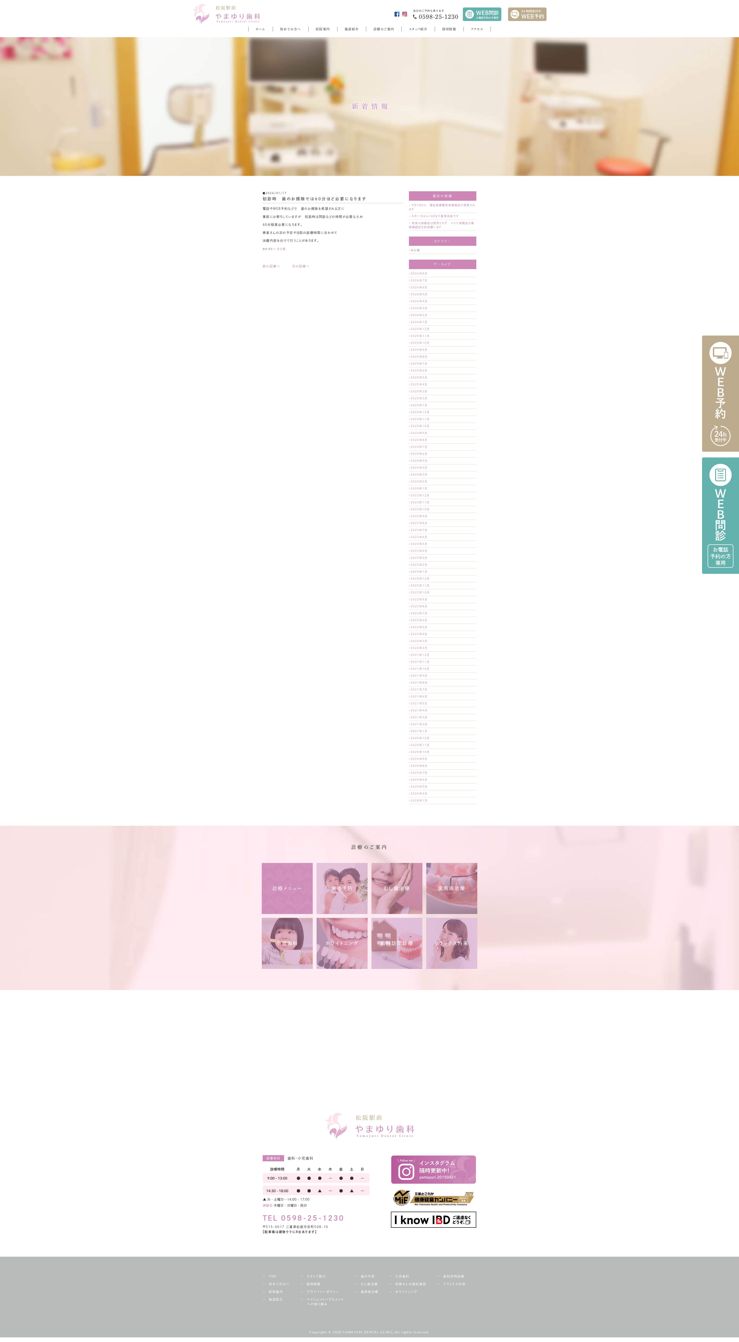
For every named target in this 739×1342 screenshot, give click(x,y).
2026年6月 (419, 287)
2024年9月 (419, 433)
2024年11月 (420, 419)
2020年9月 (419, 759)
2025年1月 (419, 405)
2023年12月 (420, 495)
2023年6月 (419, 537)
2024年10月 (420, 426)
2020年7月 (419, 772)
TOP (273, 1276)
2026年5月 (419, 294)
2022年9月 (419, 599)
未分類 (281, 249)
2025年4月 (419, 384)
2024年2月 (419, 481)
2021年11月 (420, 662)
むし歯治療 (369, 1284)
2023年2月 (419, 564)
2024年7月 (419, 447)
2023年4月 (419, 551)
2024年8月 (419, 440)
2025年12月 (420, 329)
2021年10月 (420, 668)
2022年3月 (419, 641)
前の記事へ (271, 266)
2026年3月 (419, 308)
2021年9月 (419, 675)
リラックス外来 (454, 1284)
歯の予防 (368, 1276)
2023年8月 (419, 523)
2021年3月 (419, 717)
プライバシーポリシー (323, 1291)
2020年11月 (420, 745)
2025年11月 (420, 336)
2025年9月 (419, 349)
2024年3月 (419, 474)
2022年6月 (419, 620)
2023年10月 (420, 509)
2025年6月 (419, 370)
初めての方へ (290, 29)
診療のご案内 (384, 29)
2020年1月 (419, 800)
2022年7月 (419, 613)
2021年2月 (419, 724)
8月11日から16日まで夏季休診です (435, 216)
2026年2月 (419, 315)
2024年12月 (420, 412)
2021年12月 (420, 655)
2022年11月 (420, 585)
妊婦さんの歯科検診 (410, 1284)
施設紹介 (352, 29)
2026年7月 (419, 280)
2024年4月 (419, 467)
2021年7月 (419, 689)
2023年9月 (419, 516)
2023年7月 (419, 530)
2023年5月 (419, 544)
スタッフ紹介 (418, 29)
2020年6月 (419, 779)
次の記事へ (300, 266)
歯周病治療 (370, 1291)
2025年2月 (419, 398)
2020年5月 (419, 786)
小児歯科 (402, 1276)
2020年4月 (419, 793)
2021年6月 (419, 696)
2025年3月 (419, 391)
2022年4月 (419, 634)
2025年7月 (419, 363)
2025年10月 (420, 343)
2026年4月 (419, 301)
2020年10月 (420, 752)
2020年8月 (419, 766)
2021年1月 (419, 731)
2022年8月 (419, 606)
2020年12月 (420, 738)
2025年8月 (419, 356)
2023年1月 (419, 571)
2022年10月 (420, 592)
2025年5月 (419, 377)
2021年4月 (419, 710)
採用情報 (449, 29)
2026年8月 (419, 273)
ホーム (260, 29)
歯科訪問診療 (453, 1276)
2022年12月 (420, 578)
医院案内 (323, 29)
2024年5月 (419, 460)
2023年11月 (420, 502)
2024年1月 (419, 488)
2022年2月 (419, 648)
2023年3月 (419, 557)
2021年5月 (419, 703)
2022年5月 (419, 627)
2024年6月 (419, 453)
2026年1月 (419, 322)
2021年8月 (419, 682)
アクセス (477, 29)
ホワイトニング (406, 1291)
